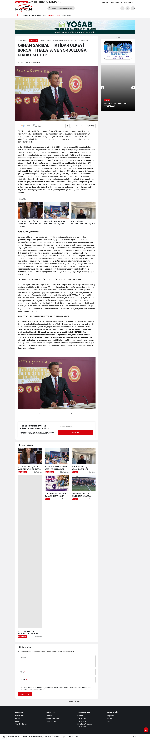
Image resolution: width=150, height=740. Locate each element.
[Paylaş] (146, 737)
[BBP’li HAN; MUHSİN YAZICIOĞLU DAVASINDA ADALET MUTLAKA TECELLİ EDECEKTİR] (30, 556)
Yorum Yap (137, 737)
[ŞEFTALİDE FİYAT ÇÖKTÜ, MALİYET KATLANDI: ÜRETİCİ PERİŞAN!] (30, 215)
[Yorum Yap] (72, 126)
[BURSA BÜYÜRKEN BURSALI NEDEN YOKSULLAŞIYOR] (56, 215)
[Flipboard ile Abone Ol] (37, 126)
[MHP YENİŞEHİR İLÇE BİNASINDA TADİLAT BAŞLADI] (83, 215)
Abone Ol (75, 432)
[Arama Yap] (122, 8)
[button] (128, 8)
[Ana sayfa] (17, 15)
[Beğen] (67, 126)
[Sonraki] (32, 2)
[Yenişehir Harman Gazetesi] (30, 8)
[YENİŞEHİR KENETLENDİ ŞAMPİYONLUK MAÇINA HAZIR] (84, 556)
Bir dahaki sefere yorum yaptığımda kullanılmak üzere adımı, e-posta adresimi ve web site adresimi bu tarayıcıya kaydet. (56, 688)
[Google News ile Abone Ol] (25, 126)
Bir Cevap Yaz (25, 647)
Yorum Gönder (24, 694)
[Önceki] (29, 2)
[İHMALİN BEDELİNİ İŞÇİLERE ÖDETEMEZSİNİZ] (118, 88)
